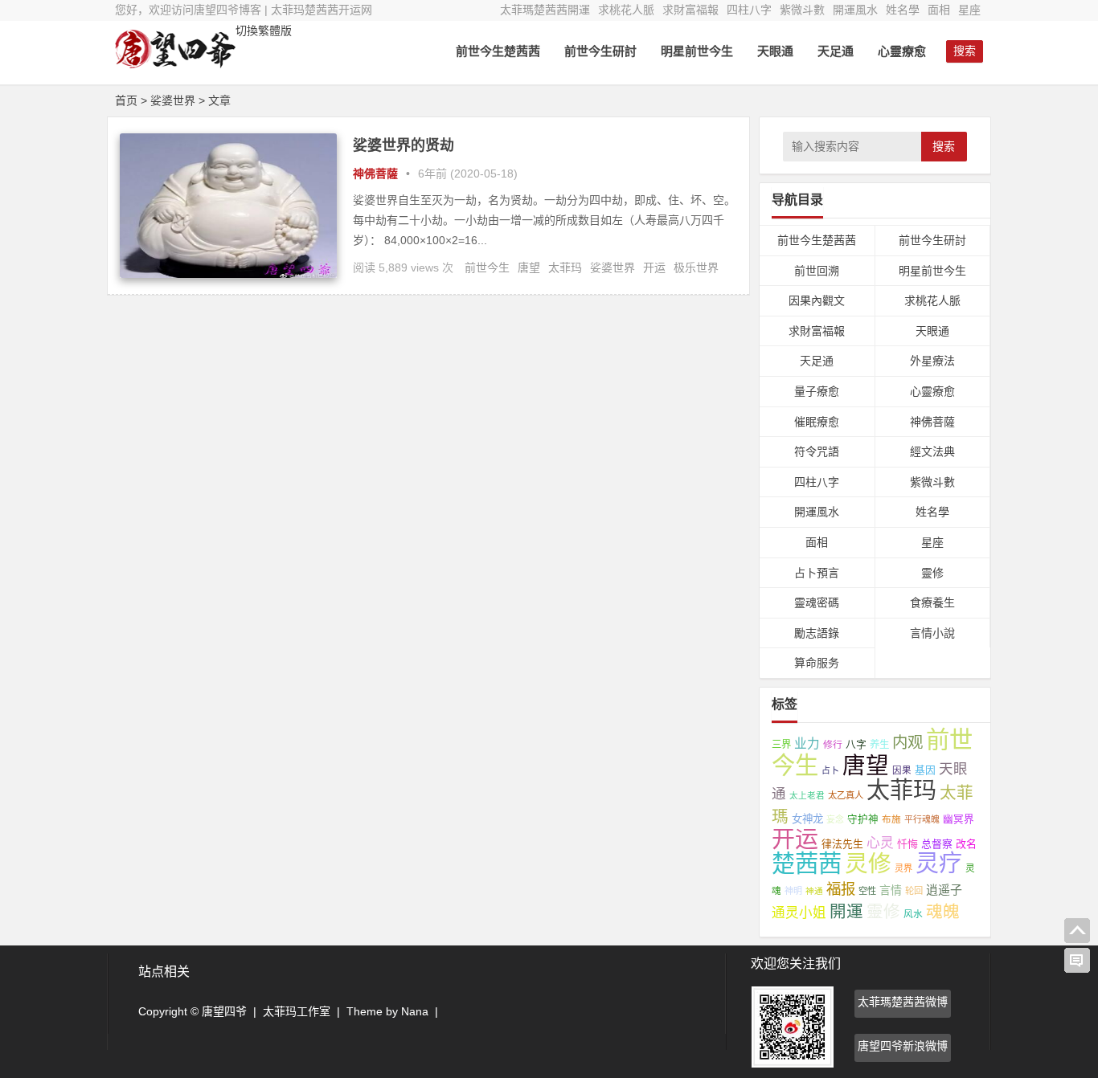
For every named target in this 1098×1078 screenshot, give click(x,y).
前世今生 (487, 267)
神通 (814, 891)
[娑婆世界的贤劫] (228, 273)
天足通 (835, 51)
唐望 (529, 267)
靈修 (932, 572)
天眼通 (775, 51)
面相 (939, 9)
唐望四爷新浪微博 (903, 1045)
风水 (913, 914)
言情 (890, 890)
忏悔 (907, 844)
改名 (966, 844)
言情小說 (932, 633)
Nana (414, 1011)
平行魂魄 (922, 819)
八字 (856, 744)
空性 (867, 891)
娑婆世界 (612, 267)
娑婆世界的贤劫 (403, 145)
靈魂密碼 (816, 602)
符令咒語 (816, 451)
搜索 (943, 146)
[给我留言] (1077, 961)
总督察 (937, 844)
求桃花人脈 (626, 9)
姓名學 (903, 9)
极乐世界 (696, 267)
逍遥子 (944, 889)
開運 (846, 911)
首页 (126, 100)
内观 (907, 742)
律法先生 (842, 844)
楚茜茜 (807, 863)
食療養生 (932, 602)
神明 (793, 891)
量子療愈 (816, 391)
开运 (654, 267)
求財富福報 (690, 9)
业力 (807, 743)
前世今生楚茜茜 (498, 51)
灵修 (868, 863)
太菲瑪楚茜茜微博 (903, 1001)
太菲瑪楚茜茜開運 (545, 9)
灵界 (903, 868)
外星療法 (932, 360)
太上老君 (807, 795)
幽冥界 (958, 819)
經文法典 (932, 451)
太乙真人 (845, 795)
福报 (840, 888)
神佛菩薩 (375, 173)
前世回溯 (816, 270)
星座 (969, 9)
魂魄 (943, 911)
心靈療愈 (902, 51)
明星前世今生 (697, 51)
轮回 (914, 891)
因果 (902, 770)
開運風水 (855, 9)
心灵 (880, 843)
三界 (781, 744)
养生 (879, 744)
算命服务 (816, 662)
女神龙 (807, 819)
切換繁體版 (264, 30)
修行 (832, 744)
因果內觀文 (817, 300)
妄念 (835, 819)
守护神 (863, 819)
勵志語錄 (816, 633)
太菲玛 (565, 267)
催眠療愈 (816, 421)
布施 (891, 819)
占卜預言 (816, 572)
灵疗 (939, 863)
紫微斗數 (802, 9)
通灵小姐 (799, 913)
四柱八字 (749, 9)
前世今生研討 (600, 51)
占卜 (830, 770)
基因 (925, 770)
